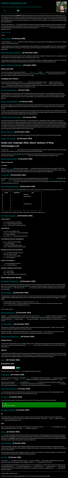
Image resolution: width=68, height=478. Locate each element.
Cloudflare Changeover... (10, 281)
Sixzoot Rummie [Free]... (10, 186)
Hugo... (4, 432)
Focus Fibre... (6, 38)
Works (30, 6)
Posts (6, 6)
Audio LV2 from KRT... (9, 159)
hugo (15, 24)
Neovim (9, 460)
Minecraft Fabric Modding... (11, 53)
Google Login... (7, 293)
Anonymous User (37, 6)
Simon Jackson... (7, 132)
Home (2, 6)
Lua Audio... (5, 175)
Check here (43, 315)
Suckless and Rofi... (8, 410)
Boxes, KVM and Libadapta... (12, 65)
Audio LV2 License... (9, 138)
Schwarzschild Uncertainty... (12, 117)
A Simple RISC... (7, 324)
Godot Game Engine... (9, 90)
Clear (18, 10)
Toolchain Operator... (9, 216)
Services (26, 6)
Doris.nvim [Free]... (8, 313)
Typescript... (5, 374)
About (12, 6)
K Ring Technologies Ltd (13, 3)
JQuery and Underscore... (10, 336)
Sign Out (18, 367)
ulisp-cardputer (14, 41)
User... (3, 360)
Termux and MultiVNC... (10, 101)
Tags (9, 6)
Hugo (2, 435)
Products (21, 6)
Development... (6, 443)
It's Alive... (5, 397)
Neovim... (4, 457)
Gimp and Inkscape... (9, 389)
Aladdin (16, 6)
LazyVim (35, 462)
